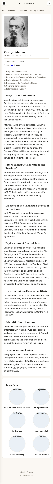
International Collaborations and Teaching (24, 74)
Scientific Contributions (16, 86)
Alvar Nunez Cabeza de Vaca (17, 407)
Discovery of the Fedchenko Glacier (21, 83)
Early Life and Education (16, 71)
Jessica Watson (41, 454)
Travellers (22, 11)
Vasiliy (33, 11)
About (22, 472)
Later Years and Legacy (16, 89)
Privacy (30, 472)
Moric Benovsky (17, 454)
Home (4, 11)
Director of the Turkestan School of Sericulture (26, 77)
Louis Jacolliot (41, 431)
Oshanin (42, 11)
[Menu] (4, 3)
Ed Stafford (17, 431)
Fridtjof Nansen (41, 407)
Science (11, 11)
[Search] (49, 3)
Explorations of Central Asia (18, 80)
